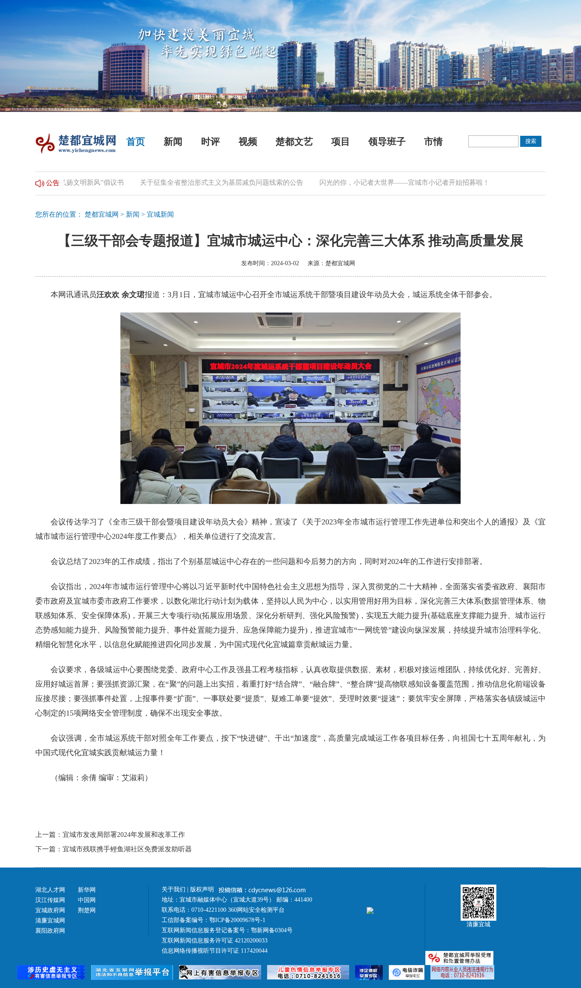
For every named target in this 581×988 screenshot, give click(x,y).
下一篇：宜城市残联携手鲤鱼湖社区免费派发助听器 (113, 849)
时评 (210, 141)
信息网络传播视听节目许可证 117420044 (215, 951)
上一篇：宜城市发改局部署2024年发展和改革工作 (110, 834)
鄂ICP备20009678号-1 (237, 920)
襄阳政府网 (50, 931)
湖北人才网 (50, 890)
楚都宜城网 (102, 214)
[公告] (39, 182)
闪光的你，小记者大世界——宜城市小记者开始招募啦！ (384, 182)
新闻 (173, 141)
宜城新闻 (160, 214)
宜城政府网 (50, 910)
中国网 (87, 900)
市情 (433, 141)
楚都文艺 (294, 141)
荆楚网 (87, 910)
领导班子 (387, 141)
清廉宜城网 (50, 920)
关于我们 (173, 889)
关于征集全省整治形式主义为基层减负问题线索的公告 (201, 182)
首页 (135, 141)
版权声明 (203, 889)
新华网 (87, 890)
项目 (340, 141)
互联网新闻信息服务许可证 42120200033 (215, 940)
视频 (248, 141)
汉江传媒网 (50, 900)
